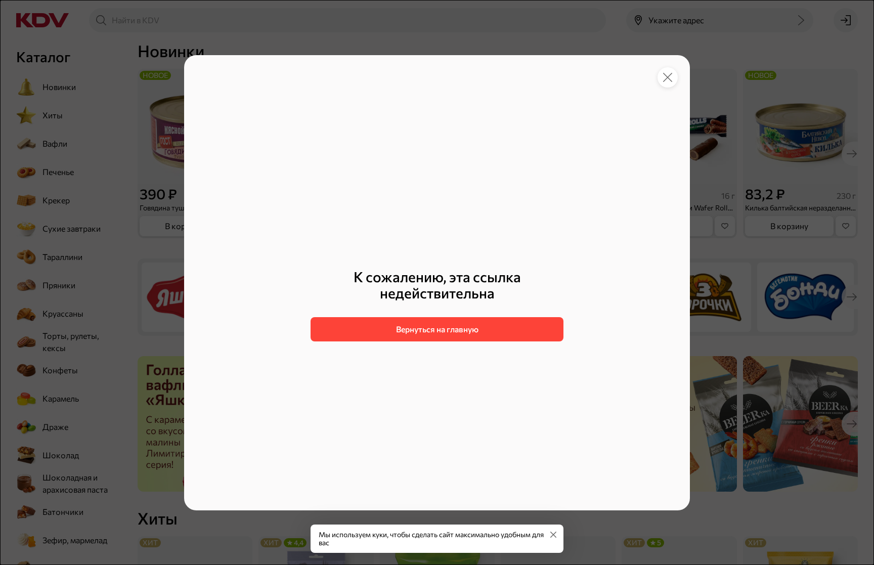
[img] (553, 535)
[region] (437, 305)
